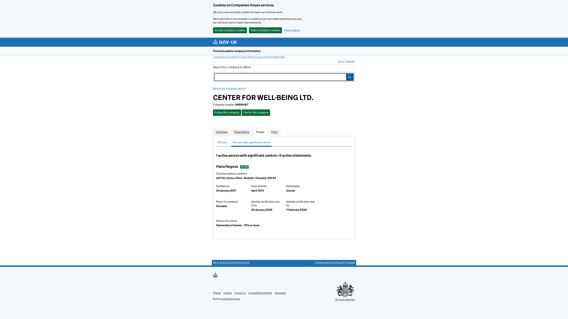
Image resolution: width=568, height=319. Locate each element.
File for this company (255, 112)
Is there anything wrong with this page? (335, 262)
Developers (280, 293)
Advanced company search (229, 88)
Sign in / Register (346, 61)
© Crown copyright (345, 299)
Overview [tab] (221, 132)
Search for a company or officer (232, 67)
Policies (217, 293)
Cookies (228, 293)
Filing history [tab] (241, 132)
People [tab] (260, 132)
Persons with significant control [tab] (251, 142)
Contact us (240, 293)
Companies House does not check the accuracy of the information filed (249, 57)
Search (350, 77)
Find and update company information (237, 51)
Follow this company (227, 112)
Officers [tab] (222, 142)
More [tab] (274, 132)
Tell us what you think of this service (231, 262)
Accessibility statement (260, 293)
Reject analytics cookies (265, 30)
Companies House (230, 298)
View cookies (292, 30)
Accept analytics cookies (230, 30)
